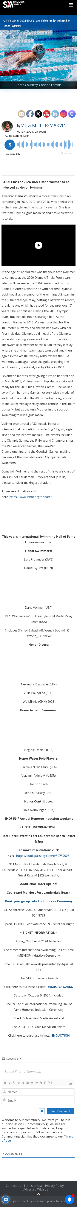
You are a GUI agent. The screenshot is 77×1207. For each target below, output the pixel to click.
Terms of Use (33, 1186)
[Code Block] (36, 1082)
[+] (50, 1082)
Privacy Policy (54, 1186)
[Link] (41, 1082)
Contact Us (13, 1186)
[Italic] (9, 1082)
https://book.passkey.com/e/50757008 (42, 856)
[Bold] (5, 1082)
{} (45, 1082)
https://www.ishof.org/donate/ (30, 497)
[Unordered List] (27, 1082)
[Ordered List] (23, 1082)
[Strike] (18, 1082)
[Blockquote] (32, 1082)
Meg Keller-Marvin (44, 125)
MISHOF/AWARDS (60, 987)
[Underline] (14, 1082)
